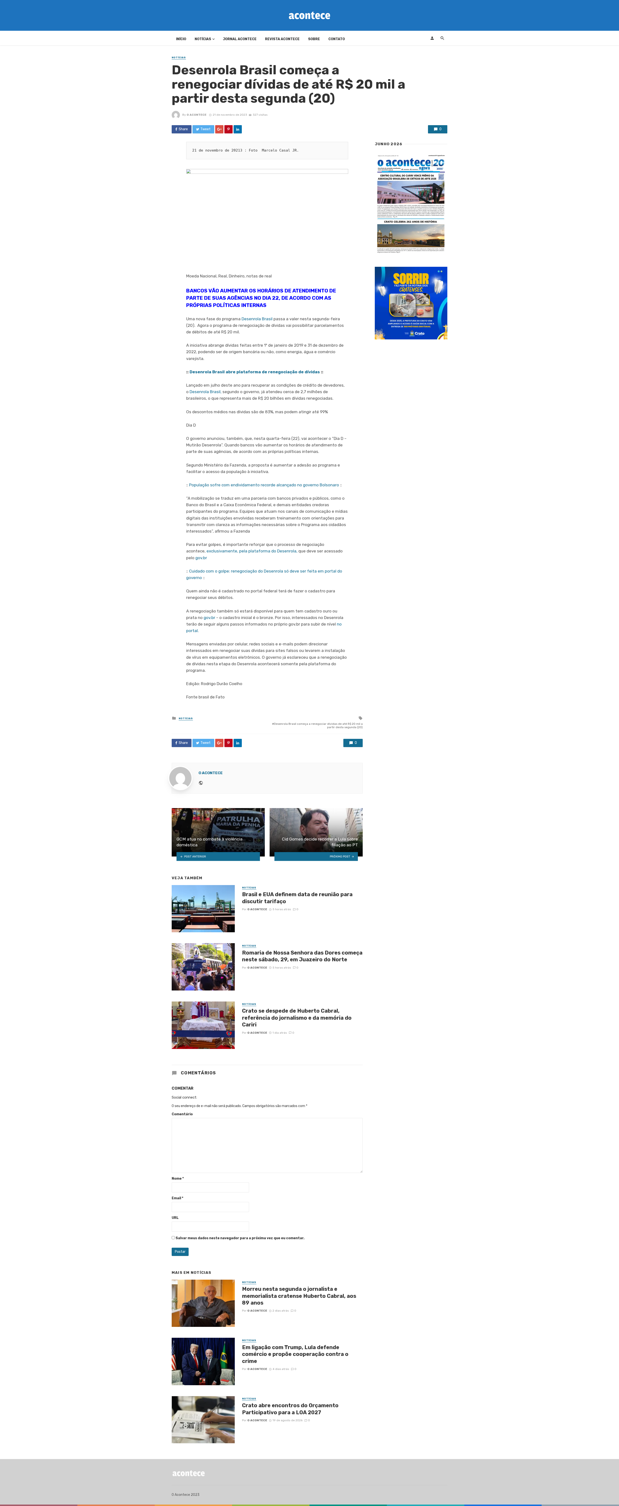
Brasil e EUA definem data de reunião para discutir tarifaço (297, 897)
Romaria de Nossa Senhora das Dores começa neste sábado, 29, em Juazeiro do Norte (302, 956)
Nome (178, 1179)
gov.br (201, 557)
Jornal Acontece (240, 39)
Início (181, 39)
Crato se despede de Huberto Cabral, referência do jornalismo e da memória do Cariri (297, 1018)
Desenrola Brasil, (205, 391)
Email (177, 1198)
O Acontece (196, 114)
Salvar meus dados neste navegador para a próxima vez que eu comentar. (240, 1238)
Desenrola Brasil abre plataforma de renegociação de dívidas (255, 371)
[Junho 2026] (411, 204)
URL (175, 1218)
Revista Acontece (282, 39)
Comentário (182, 1114)
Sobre (314, 39)
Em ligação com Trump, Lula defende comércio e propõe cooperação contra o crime (295, 1354)
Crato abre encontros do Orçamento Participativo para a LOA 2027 (290, 1408)
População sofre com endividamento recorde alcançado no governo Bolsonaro (264, 484)
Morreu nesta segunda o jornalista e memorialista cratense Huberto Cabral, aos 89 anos (299, 1296)
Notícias (203, 39)
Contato (336, 39)
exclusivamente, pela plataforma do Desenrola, (251, 551)
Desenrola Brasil (257, 318)
